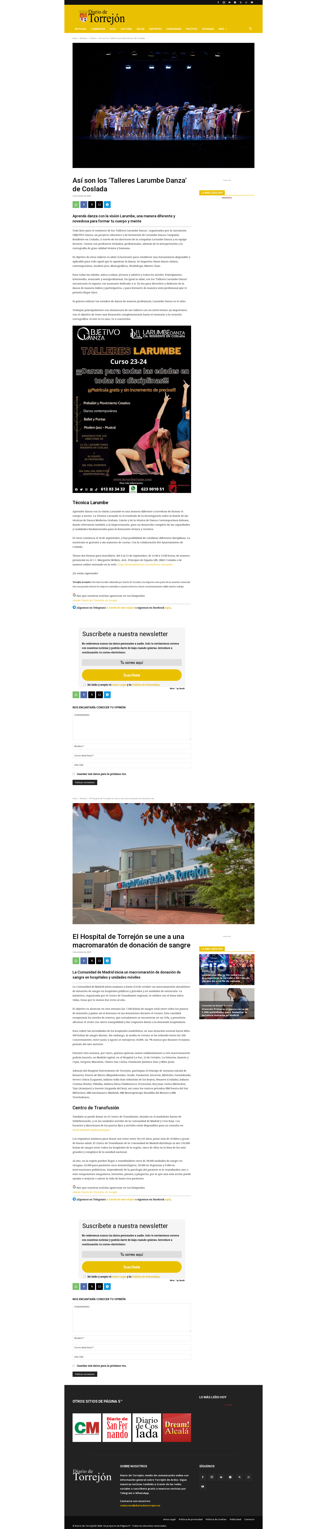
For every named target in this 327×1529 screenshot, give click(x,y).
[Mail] (229, 2)
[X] (240, 2)
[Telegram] (235, 2)
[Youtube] (251, 2)
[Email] (99, 204)
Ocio (113, 28)
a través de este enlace (121, 607)
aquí (168, 607)
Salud (140, 28)
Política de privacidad (191, 1519)
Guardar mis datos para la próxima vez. (102, 774)
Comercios (98, 28)
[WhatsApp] (246, 2)
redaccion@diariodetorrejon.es (140, 1505)
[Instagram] (223, 2)
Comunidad (173, 28)
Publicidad (235, 1519)
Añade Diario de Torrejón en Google (95, 600)
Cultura (126, 28)
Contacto (249, 1519)
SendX (182, 688)
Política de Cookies (216, 1519)
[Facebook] (218, 2)
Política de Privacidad (145, 684)
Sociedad (208, 28)
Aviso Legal (119, 684)
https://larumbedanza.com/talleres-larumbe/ (145, 564)
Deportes (155, 28)
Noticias (80, 28)
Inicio (75, 38)
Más (221, 28)
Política (191, 28)
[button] (250, 29)
